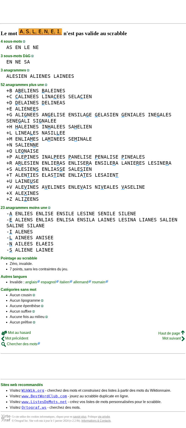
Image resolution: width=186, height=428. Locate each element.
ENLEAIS (80, 187)
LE (27, 47)
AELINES (53, 187)
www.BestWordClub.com (44, 396)
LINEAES (27, 133)
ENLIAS (45, 220)
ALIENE (24, 250)
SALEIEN (80, 169)
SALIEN (168, 220)
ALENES (24, 232)
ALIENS (24, 220)
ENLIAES (27, 139)
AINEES (24, 237)
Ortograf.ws (34, 407)
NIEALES (106, 187)
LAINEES (64, 76)
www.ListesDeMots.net (44, 402)
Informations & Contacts (96, 420)
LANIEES (133, 163)
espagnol (48, 282)
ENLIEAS (53, 163)
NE (36, 47)
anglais (31, 282)
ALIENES (40, 76)
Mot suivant (172, 338)
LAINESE (27, 181)
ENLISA (65, 220)
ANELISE (53, 114)
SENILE (106, 213)
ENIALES (133, 114)
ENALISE (106, 157)
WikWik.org (33, 390)
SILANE (36, 225)
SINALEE (44, 121)
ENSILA (86, 220)
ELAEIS (45, 244)
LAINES (106, 220)
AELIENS (27, 90)
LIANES (148, 220)
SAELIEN (80, 127)
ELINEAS (53, 102)
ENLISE (45, 213)
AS (9, 47)
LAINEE (45, 250)
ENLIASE (53, 169)
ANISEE (45, 237)
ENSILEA (106, 163)
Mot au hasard (19, 333)
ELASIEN (106, 114)
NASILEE (53, 133)
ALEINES (53, 90)
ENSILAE (80, 114)
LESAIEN (106, 175)
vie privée (104, 416)
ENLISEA (80, 163)
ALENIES (27, 175)
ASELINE (133, 187)
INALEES (53, 127)
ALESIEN (16, 76)
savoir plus (79, 416)
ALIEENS (27, 199)
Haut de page (169, 333)
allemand (80, 282)
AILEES (24, 244)
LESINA (127, 220)
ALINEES (27, 96)
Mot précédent (16, 338)
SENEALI (18, 121)
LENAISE (27, 151)
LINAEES (53, 96)
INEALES (159, 114)
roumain (98, 282)
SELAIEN (80, 96)
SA (27, 62)
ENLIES (24, 213)
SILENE (127, 213)
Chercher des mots (21, 344)
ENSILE (65, 213)
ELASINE (53, 175)
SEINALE (80, 139)
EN (18, 47)
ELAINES (27, 102)
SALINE (15, 225)
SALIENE (27, 145)
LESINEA (159, 163)
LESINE (86, 213)
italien (64, 282)
